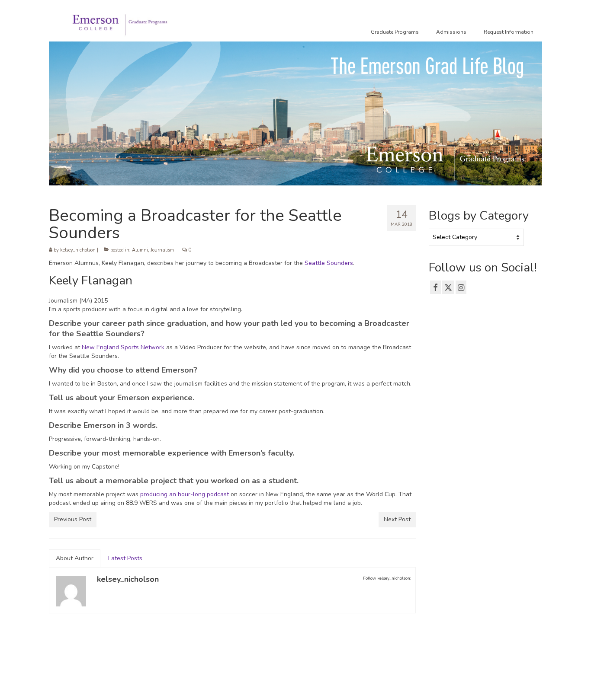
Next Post (397, 519)
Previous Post (72, 519)
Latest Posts (125, 558)
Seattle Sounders (329, 263)
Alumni (140, 250)
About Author (74, 558)
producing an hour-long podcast (184, 494)
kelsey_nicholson (78, 250)
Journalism (162, 250)
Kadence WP (181, 658)
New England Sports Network (123, 347)
